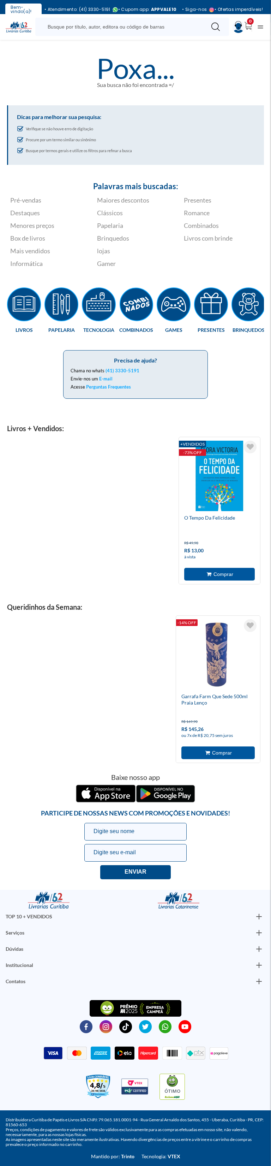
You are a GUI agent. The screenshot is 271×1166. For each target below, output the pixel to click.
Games (173, 330)
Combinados (201, 225)
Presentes (197, 200)
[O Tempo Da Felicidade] (219, 477)
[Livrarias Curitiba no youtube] (185, 1026)
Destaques (25, 213)
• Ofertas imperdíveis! (239, 9)
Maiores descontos (123, 200)
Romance (197, 213)
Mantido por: (112, 1156)
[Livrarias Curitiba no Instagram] (106, 1026)
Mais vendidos (30, 251)
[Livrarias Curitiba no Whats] (165, 1026)
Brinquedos (113, 238)
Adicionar (219, 574)
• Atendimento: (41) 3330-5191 (77, 9)
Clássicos (110, 213)
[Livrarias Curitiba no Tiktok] (125, 1026)
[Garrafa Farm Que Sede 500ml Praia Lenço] (216, 655)
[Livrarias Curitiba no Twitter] (145, 1026)
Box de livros (27, 238)
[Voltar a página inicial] (19, 26)
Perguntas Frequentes (108, 387)
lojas (103, 251)
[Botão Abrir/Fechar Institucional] (259, 916)
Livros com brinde (208, 238)
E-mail (106, 379)
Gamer (106, 263)
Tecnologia (98, 330)
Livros (24, 330)
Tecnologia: (160, 1156)
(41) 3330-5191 (122, 370)
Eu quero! (135, 872)
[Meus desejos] (250, 447)
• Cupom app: (147, 9)
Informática (26, 263)
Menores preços (32, 225)
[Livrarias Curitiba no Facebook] (86, 1026)
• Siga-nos (194, 9)
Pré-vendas (25, 200)
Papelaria (110, 225)
